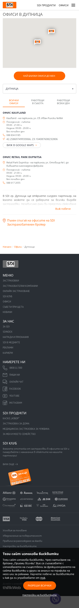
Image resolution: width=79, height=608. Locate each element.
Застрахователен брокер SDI (10, 264)
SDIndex (7, 331)
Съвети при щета (13, 307)
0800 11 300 (15, 367)
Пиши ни (14, 374)
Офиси (64, 5)
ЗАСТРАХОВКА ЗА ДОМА (16, 423)
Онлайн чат (16, 381)
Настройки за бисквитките (20, 546)
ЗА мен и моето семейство (19, 434)
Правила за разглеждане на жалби (22, 541)
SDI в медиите (11, 342)
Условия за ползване (15, 530)
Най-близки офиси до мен (39, 75)
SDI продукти (46, 5)
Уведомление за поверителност (22, 535)
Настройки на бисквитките (39, 595)
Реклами (8, 347)
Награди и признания (16, 337)
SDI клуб (7, 296)
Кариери (8, 352)
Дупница (12, 88)
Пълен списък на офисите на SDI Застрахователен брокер (31, 222)
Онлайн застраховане (16, 291)
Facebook (15, 388)
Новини (7, 312)
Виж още (8, 464)
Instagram (15, 402)
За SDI (6, 326)
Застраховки (11, 280)
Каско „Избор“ (11, 418)
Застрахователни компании (20, 286)
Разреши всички (39, 585)
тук (42, 577)
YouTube (14, 395)
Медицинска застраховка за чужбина (26, 428)
